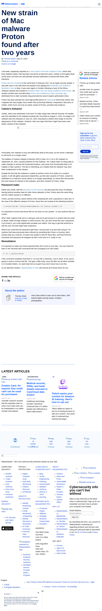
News (4, 377)
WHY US (56, 507)
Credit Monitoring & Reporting (27, 513)
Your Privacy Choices (34, 582)
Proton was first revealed (11, 83)
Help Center (61, 553)
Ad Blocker (27, 492)
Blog (41, 474)
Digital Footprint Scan (26, 476)
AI (53, 377)
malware (50, 100)
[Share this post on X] (6, 281)
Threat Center (33, 447)
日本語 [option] (6, 585)
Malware (42, 487)
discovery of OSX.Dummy (33, 190)
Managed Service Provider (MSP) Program (27, 570)
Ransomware (44, 484)
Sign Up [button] (85, 151)
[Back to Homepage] (13, 5)
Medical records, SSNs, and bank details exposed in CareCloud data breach (37, 389)
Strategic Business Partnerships (44, 518)
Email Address (75, 510)
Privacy (47, 587)
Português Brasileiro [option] (12, 587)
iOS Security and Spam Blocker (10, 520)
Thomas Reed (9, 59)
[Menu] (99, 4)
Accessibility (72, 587)
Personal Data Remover (26, 534)
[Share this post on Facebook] (2, 281)
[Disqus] (38, 333)
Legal (92, 582)
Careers (59, 474)
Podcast (51, 447)
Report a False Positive (59, 489)
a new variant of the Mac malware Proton (45, 71)
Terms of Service (81, 532)
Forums (59, 546)
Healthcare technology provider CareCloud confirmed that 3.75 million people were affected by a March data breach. (37, 406)
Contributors (15, 447)
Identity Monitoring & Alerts (27, 505)
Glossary (69, 447)
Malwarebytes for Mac (30, 268)
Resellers (43, 524)
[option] (12, 584)
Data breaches (33, 377)
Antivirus (42, 489)
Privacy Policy (86, 158)
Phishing (42, 482)
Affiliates (42, 514)
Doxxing (42, 497)
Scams (87, 447)
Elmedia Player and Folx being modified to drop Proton (49, 91)
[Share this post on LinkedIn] (9, 281)
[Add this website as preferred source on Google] (51, 62)
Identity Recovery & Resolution (27, 521)
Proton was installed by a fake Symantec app (49, 93)
